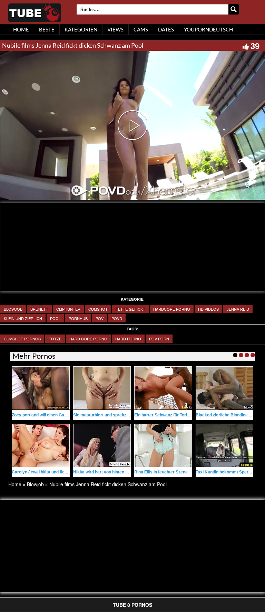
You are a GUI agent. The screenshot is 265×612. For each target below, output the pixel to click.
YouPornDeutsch (208, 29)
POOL (55, 318)
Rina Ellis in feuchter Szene (161, 472)
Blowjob (13, 309)
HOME (21, 29)
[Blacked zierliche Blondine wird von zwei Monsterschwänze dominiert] (225, 388)
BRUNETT (39, 309)
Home (14, 484)
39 (255, 45)
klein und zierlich (23, 318)
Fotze (55, 338)
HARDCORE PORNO (171, 309)
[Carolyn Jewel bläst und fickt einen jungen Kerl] (41, 445)
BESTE (47, 29)
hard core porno (88, 338)
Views (115, 29)
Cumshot (98, 309)
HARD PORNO (128, 338)
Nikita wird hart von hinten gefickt (106, 472)
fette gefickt (130, 309)
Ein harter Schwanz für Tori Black (166, 415)
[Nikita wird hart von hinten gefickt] (102, 445)
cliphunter (68, 309)
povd (116, 318)
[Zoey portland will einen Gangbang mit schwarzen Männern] (41, 388)
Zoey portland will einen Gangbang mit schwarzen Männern (69, 415)
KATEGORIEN (81, 29)
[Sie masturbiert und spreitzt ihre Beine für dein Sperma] (102, 388)
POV (100, 318)
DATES (166, 29)
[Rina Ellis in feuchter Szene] (163, 445)
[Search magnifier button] (233, 9)
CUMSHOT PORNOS (22, 338)
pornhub (78, 318)
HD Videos (208, 309)
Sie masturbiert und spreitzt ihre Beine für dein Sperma (127, 415)
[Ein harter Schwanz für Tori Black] (163, 388)
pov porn (159, 338)
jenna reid (238, 309)
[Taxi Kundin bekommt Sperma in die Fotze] (225, 445)
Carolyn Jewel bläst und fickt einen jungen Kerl (58, 472)
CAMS (141, 29)
